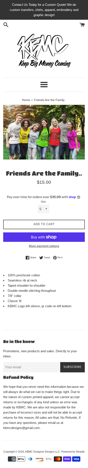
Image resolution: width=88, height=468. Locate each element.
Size (43, 201)
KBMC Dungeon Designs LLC (42, 451)
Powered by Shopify (73, 451)
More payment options (44, 246)
